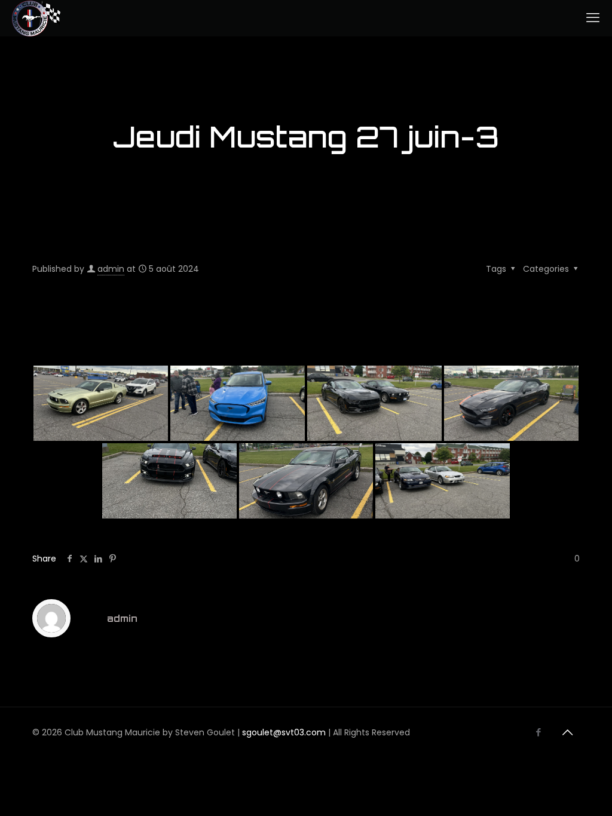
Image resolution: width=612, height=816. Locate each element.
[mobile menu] (593, 18)
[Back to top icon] (567, 732)
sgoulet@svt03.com (284, 732)
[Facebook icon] (538, 732)
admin (110, 269)
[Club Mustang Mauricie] (36, 18)
